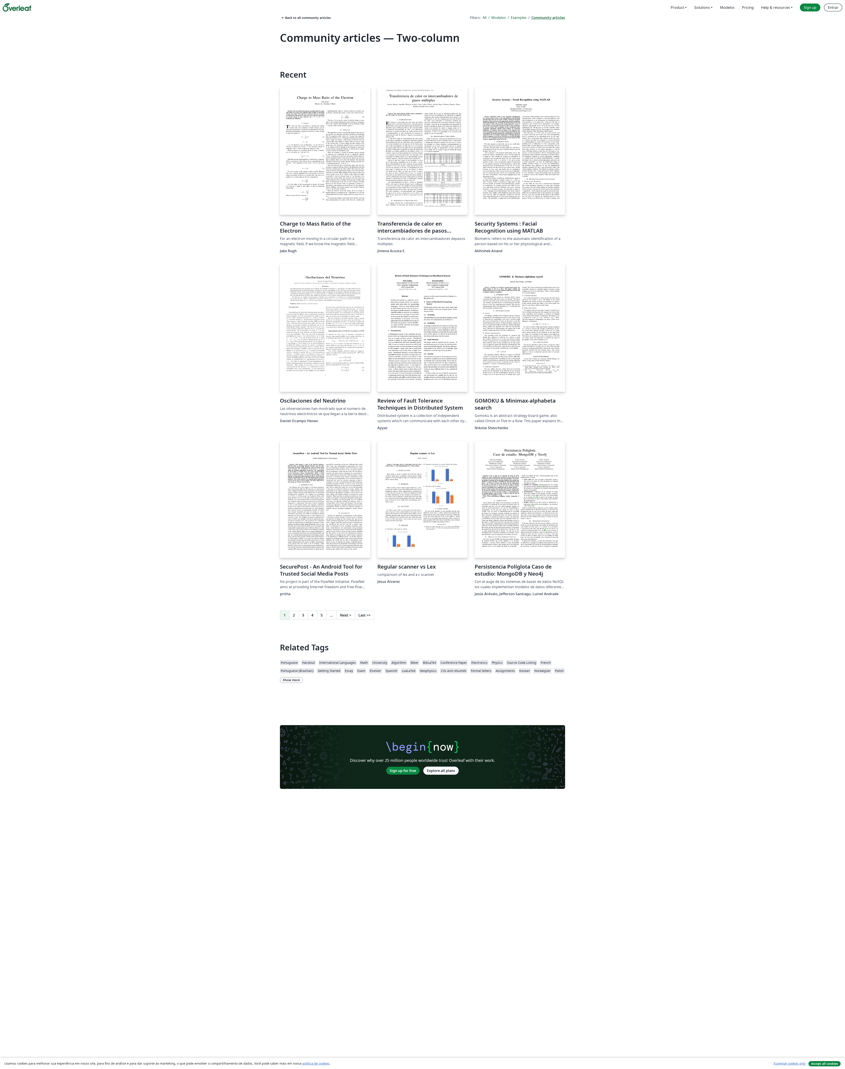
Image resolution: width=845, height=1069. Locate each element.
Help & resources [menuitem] (775, 7)
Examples (519, 17)
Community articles (548, 17)
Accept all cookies (824, 1064)
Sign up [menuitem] (810, 7)
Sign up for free (403, 770)
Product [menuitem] (677, 7)
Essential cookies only (790, 1063)
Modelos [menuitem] (727, 7)
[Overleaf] (17, 7)
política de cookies (315, 1063)
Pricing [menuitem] (748, 7)
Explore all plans (441, 770)
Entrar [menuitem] (833, 7)
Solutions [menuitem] (702, 7)
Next (345, 615)
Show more (291, 680)
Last (364, 615)
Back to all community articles (306, 18)
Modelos (498, 17)
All (485, 17)
